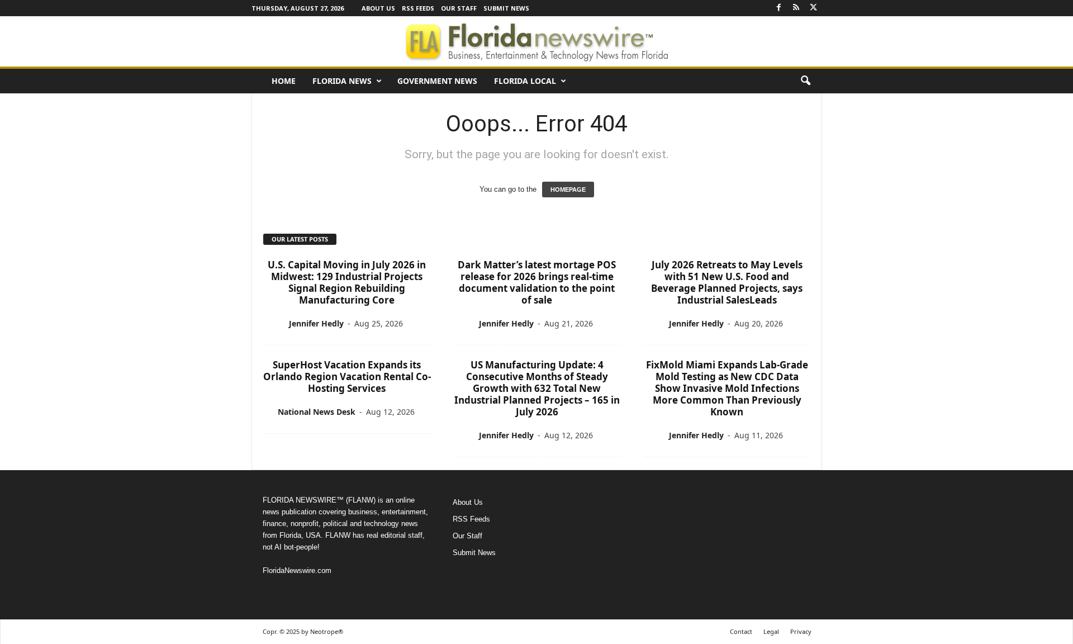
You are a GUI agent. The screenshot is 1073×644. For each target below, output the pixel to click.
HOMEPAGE (568, 189)
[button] (805, 81)
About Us (378, 8)
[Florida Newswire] (536, 41)
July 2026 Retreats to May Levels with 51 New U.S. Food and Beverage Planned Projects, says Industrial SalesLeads (727, 282)
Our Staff (459, 8)
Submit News (506, 8)
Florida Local (525, 80)
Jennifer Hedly (316, 323)
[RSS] (796, 8)
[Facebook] (779, 8)
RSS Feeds (418, 8)
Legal (771, 631)
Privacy (800, 631)
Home (284, 80)
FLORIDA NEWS (342, 80)
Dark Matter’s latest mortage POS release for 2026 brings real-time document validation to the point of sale (537, 282)
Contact (741, 631)
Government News (437, 80)
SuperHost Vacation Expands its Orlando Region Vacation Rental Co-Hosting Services (347, 376)
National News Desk (316, 411)
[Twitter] (813, 8)
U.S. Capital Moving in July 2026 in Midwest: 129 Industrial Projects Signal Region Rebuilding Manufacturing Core (347, 282)
